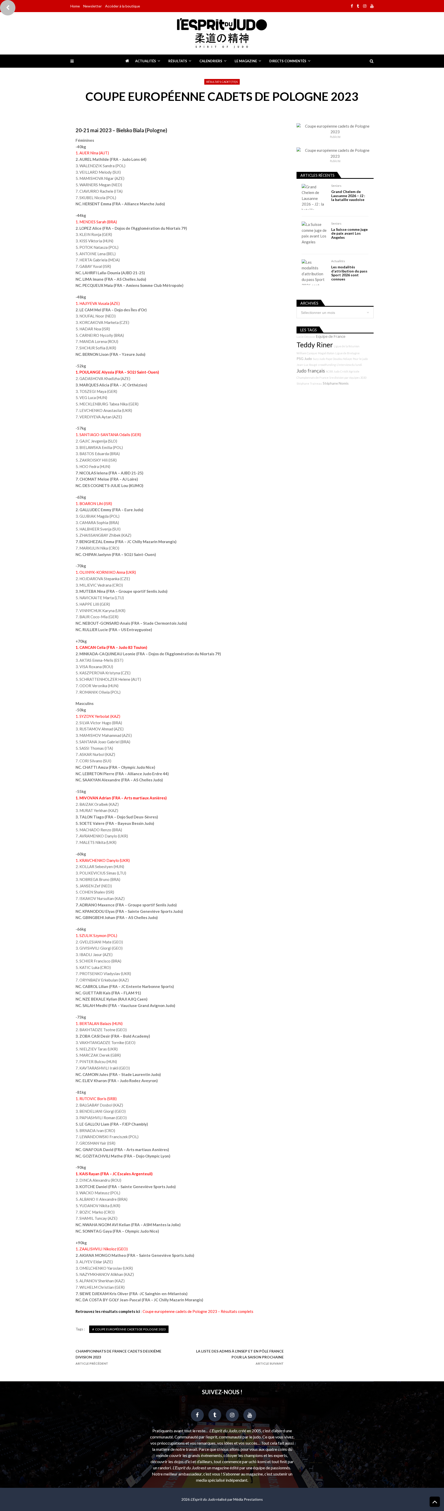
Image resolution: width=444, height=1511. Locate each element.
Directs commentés (287, 61)
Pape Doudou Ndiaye (339, 358)
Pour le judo (360, 358)
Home (75, 6)
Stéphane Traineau (309, 383)
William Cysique (307, 353)
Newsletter (92, 6)
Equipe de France (330, 336)
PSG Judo (304, 358)
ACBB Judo (332, 371)
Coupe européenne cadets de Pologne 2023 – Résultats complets (198, 1311)
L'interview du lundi (349, 364)
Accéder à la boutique (122, 6)
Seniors (336, 185)
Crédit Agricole (349, 371)
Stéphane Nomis (336, 383)
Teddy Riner (315, 345)
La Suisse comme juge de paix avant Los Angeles (349, 233)
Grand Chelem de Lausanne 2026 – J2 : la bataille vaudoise (348, 195)
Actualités (145, 61)
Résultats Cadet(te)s (222, 81)
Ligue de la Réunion (346, 346)
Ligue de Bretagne (347, 353)
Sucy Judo (319, 358)
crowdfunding (327, 364)
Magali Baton (326, 353)
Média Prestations (248, 1499)
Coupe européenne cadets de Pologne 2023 (130, 1329)
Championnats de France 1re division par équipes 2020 (331, 377)
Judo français (311, 371)
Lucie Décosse (306, 336)
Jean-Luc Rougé (307, 364)
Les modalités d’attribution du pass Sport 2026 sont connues (349, 273)
